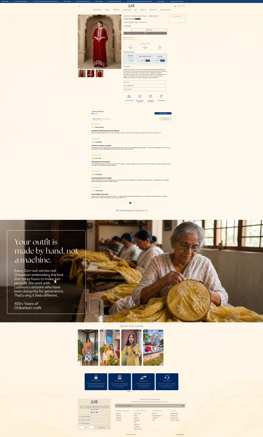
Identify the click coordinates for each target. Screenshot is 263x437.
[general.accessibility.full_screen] (119, 16)
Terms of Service (174, 420)
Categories (119, 418)
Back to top (180, 434)
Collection (118, 415)
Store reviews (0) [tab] (106, 118)
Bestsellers (127, 10)
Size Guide (128, 26)
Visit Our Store (165, 10)
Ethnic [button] (107, 10)
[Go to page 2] (132, 391)
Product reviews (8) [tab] (96, 118)
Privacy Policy (174, 418)
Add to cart (149, 30)
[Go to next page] (135, 203)
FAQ (153, 420)
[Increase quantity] (130, 30)
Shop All (118, 413)
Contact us (153, 10)
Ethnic (135, 415)
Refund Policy (174, 415)
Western (136, 418)
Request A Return (157, 415)
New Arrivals (97, 10)
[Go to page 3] (135, 391)
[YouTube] (97, 412)
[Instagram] (94, 412)
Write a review (163, 113)
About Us (143, 10)
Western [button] (116, 10)
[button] (79, 6)
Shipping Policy (174, 413)
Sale (135, 10)
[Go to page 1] (128, 391)
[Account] (178, 6)
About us (86, 427)
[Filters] (161, 119)
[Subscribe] (183, 405)
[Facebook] (92, 412)
